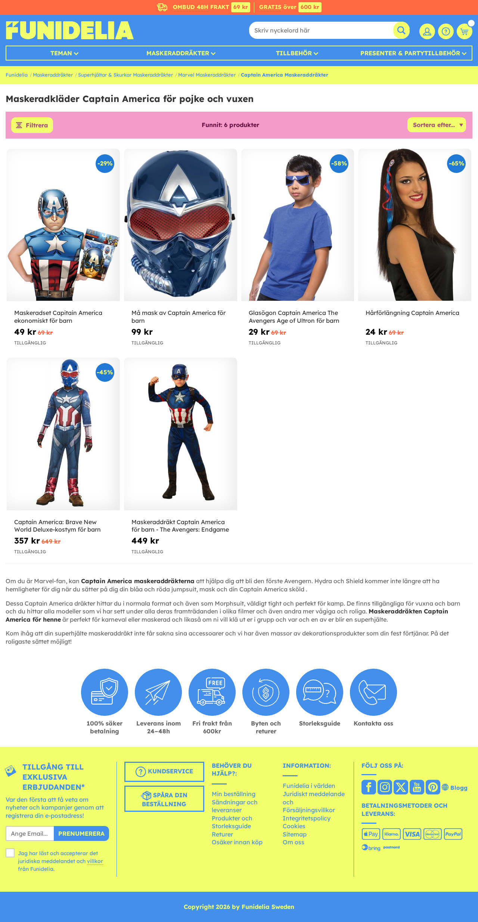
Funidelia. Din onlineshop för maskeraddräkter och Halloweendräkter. (70, 30)
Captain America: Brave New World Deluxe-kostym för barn (57, 525)
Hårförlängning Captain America (412, 312)
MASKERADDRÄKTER (177, 53)
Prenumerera (81, 833)
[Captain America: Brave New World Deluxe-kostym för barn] (63, 434)
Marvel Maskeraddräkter (207, 75)
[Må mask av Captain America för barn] (180, 225)
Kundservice (169, 771)
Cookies (294, 826)
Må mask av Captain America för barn (178, 316)
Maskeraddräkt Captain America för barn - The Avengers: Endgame (180, 525)
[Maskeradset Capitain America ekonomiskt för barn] (63, 225)
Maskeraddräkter (53, 75)
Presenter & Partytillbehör (410, 53)
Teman (61, 53)
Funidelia (17, 75)
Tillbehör (294, 53)
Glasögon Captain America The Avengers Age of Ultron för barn (294, 316)
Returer (222, 834)
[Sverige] (368, 788)
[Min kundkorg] (464, 31)
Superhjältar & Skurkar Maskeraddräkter (125, 75)
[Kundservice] (446, 31)
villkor (95, 861)
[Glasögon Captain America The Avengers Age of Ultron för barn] (297, 225)
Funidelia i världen (309, 785)
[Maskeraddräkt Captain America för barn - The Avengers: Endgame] (180, 434)
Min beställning (233, 794)
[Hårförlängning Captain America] (414, 225)
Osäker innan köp (237, 842)
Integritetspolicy (306, 818)
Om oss (293, 842)
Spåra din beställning (164, 799)
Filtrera (37, 125)
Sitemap (295, 834)
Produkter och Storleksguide (232, 822)
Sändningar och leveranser (235, 806)
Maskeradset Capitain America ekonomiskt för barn (58, 316)
